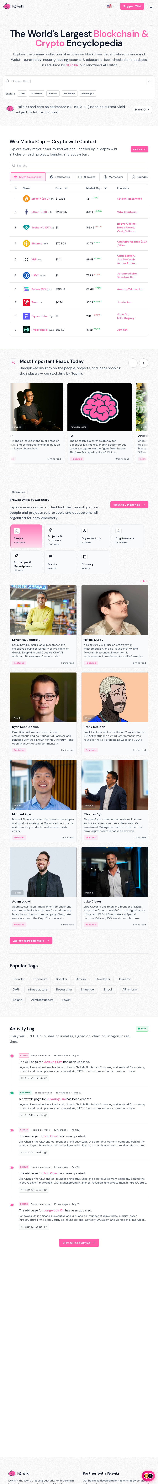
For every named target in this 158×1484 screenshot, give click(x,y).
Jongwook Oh (54, 1210)
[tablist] (79, 176)
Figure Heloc (40, 316)
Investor (125, 979)
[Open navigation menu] (151, 6)
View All (137, 149)
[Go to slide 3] (147, 581)
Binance (36, 243)
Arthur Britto (126, 263)
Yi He (121, 245)
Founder (19, 979)
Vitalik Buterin (127, 212)
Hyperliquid (39, 329)
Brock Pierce (125, 227)
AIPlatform (129, 989)
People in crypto (40, 1055)
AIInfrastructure (42, 1000)
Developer (103, 979)
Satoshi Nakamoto (129, 198)
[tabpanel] (79, 260)
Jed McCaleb (126, 259)
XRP (34, 259)
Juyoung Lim (53, 1062)
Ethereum (69, 93)
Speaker (61, 979)
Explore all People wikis (28, 940)
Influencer (88, 989)
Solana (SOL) (39, 289)
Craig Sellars (125, 231)
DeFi (22, 93)
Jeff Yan (122, 329)
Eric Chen (51, 1136)
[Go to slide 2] (144, 581)
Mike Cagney (125, 318)
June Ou (122, 314)
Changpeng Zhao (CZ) (132, 241)
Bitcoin (53, 93)
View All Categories (126, 504)
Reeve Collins (126, 223)
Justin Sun (124, 302)
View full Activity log (77, 1243)
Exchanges (88, 93)
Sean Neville (125, 277)
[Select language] (111, 6)
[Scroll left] (133, 363)
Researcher (64, 989)
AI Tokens (36, 93)
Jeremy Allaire (127, 273)
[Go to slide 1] (140, 581)
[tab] (27, 176)
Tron (34, 302)
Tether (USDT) (40, 227)
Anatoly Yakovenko (129, 289)
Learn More (137, 109)
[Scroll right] (143, 363)
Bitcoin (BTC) (40, 198)
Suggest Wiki (132, 6)
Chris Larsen (125, 255)
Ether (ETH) (39, 212)
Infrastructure (37, 989)
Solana (17, 1000)
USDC (35, 275)
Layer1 (66, 1000)
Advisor (81, 979)
